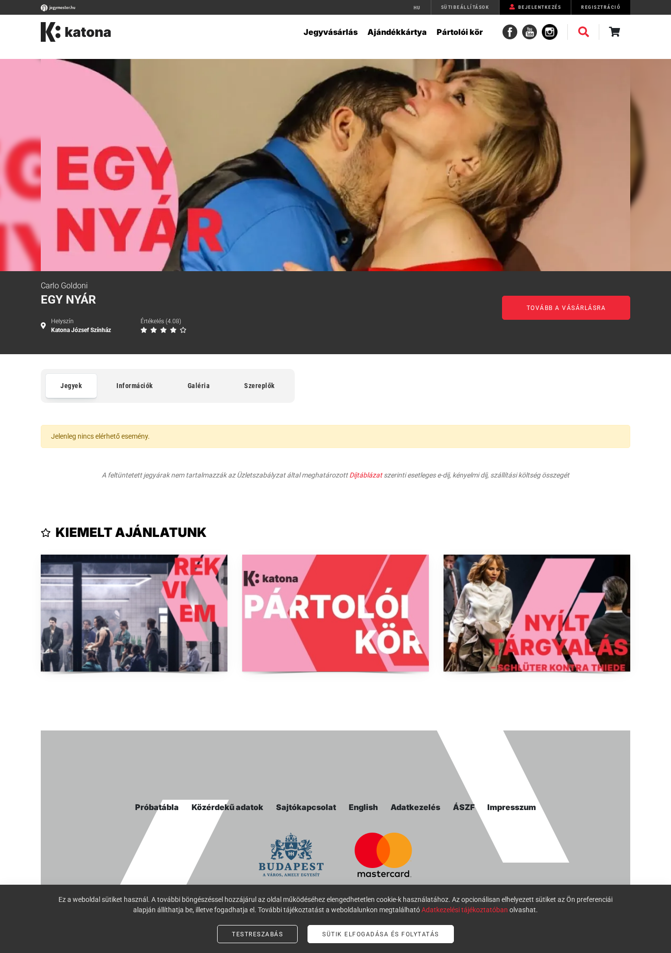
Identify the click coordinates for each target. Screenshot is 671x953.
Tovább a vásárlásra (566, 308)
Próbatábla (157, 807)
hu (417, 7)
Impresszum (511, 807)
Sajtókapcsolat (306, 807)
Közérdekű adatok (227, 807)
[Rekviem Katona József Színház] (134, 613)
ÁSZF (464, 807)
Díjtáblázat (365, 475)
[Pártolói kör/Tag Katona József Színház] (335, 613)
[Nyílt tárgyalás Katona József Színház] (537, 613)
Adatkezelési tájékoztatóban (464, 910)
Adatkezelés (415, 807)
